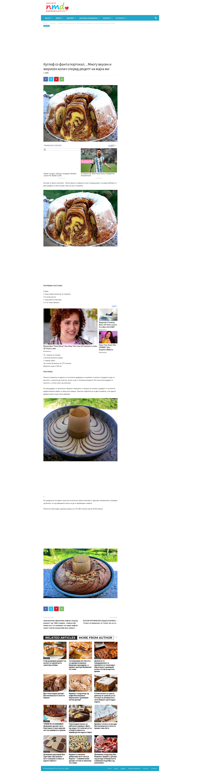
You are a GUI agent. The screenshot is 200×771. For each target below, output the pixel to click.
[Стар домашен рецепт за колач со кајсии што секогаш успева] (55, 650)
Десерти (52, 23)
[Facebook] (45, 79)
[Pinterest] (56, 79)
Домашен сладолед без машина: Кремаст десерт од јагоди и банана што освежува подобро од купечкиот (105, 758)
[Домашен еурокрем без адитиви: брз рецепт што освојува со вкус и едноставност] (55, 744)
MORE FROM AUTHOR (95, 637)
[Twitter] (51, 79)
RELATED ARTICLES (60, 637)
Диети (58, 18)
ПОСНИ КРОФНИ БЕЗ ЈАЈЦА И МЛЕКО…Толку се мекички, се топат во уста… (100, 621)
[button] (155, 18)
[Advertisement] (80, 44)
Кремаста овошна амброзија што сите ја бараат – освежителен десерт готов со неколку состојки (80, 758)
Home (45, 23)
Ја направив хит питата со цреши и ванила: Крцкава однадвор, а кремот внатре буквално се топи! (80, 665)
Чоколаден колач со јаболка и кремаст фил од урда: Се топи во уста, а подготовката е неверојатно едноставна (80, 728)
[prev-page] (113, 637)
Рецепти (106, 18)
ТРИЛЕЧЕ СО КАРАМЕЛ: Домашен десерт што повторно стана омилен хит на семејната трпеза (54, 727)
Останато (120, 18)
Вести (47, 18)
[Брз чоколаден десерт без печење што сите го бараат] (55, 683)
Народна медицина (88, 18)
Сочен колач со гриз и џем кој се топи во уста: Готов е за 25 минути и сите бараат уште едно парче (105, 697)
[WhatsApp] (61, 79)
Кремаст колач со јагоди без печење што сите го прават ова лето (105, 726)
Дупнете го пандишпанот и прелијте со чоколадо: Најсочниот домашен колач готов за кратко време (104, 666)
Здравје (70, 18)
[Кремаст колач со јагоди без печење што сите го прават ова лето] (105, 713)
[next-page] (116, 637)
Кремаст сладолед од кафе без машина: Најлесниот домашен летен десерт (79, 696)
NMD (46, 73)
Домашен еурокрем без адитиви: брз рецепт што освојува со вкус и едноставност (54, 757)
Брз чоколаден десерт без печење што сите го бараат (54, 695)
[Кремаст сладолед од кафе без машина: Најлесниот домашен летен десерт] (80, 683)
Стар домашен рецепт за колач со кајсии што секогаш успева (54, 663)
